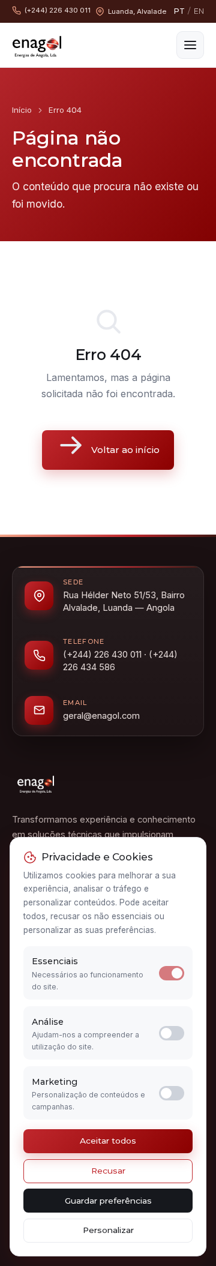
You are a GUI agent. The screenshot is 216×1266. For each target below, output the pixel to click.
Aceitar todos (108, 1140)
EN (199, 11)
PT (179, 11)
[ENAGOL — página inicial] (37, 45)
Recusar (108, 1170)
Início (22, 110)
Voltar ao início (125, 449)
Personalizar (108, 1230)
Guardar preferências (108, 1200)
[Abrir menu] (190, 45)
